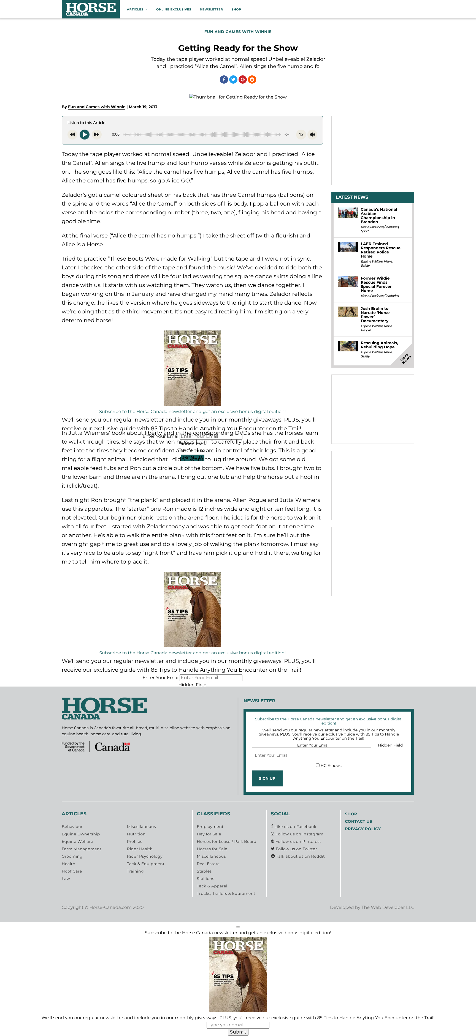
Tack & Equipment (146, 863)
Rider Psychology (145, 856)
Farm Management (81, 848)
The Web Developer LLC (387, 907)
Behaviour (72, 826)
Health (68, 863)
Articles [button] (135, 9)
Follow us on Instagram (298, 834)
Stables (204, 871)
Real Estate (208, 863)
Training (135, 871)
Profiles (134, 841)
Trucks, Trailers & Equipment (226, 893)
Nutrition (136, 834)
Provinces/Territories (384, 227)
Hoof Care (72, 871)
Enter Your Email (160, 677)
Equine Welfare (371, 261)
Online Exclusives (173, 9)
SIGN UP (267, 778)
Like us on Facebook (294, 826)
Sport (364, 231)
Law (66, 878)
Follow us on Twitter (296, 848)
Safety (365, 266)
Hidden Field (192, 685)
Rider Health (140, 848)
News (365, 227)
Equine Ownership (81, 834)
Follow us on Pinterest (297, 841)
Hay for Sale (209, 834)
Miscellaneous (141, 826)
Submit (238, 1032)
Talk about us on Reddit (300, 856)
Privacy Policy (363, 828)
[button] (238, 927)
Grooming (72, 856)
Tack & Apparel (212, 886)
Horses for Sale (212, 848)
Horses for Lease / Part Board (226, 841)
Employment (210, 826)
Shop (236, 9)
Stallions (205, 878)
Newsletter (211, 9)
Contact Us (358, 821)
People (365, 330)
